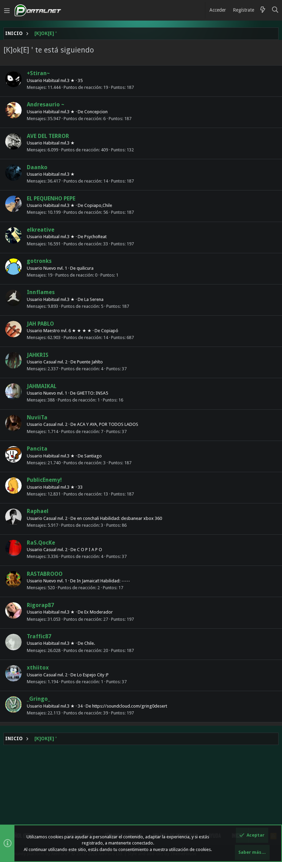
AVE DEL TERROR (48, 136)
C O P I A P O (89, 549)
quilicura (85, 268)
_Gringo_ (38, 699)
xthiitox (38, 667)
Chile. (89, 643)
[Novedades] (263, 10)
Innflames (41, 292)
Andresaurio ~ (45, 104)
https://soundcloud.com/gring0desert (129, 706)
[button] (7, 10)
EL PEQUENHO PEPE (51, 198)
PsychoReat (95, 236)
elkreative (40, 229)
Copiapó (109, 330)
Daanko (37, 167)
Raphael (37, 511)
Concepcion (96, 111)
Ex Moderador (98, 612)
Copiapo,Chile (98, 205)
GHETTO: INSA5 (92, 393)
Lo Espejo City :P (93, 674)
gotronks (39, 261)
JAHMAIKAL (41, 386)
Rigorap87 (40, 605)
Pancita (37, 448)
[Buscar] (275, 10)
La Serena (94, 299)
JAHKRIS (37, 355)
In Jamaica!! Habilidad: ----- (103, 580)
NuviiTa (37, 417)
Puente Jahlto (90, 361)
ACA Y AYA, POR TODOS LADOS (107, 424)
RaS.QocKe (41, 542)
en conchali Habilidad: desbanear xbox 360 (119, 518)
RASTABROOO (45, 574)
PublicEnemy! (44, 480)
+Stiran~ (38, 73)
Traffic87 (39, 636)
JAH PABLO (40, 324)
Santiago (93, 455)
